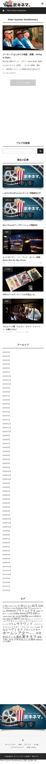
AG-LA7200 (11, 608)
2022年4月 (6, 360)
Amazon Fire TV (23, 608)
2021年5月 (6, 404)
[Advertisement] (23, 114)
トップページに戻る (23, 83)
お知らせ (8, 168)
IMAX (10, 616)
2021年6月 (6, 400)
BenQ (11, 613)
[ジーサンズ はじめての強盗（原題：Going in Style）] (23, 37)
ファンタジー (33, 263)
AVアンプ (6, 614)
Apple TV (39, 611)
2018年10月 (7, 527)
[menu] (42, 3)
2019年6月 (6, 495)
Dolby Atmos (19, 613)
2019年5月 (6, 499)
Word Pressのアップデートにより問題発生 (20, 225)
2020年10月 (7, 432)
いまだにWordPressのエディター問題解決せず (22, 193)
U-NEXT (16, 618)
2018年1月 (6, 562)
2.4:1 (16, 606)
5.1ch (39, 605)
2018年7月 (6, 539)
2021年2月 (6, 416)
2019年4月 (6, 503)
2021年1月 (6, 420)
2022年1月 (6, 372)
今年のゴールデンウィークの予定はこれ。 (20, 294)
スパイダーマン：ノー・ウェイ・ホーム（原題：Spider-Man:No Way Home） (22, 258)
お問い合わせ (31, 747)
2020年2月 (6, 463)
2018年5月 (6, 547)
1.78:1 (5, 606)
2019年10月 (7, 479)
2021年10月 (7, 384)
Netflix (24, 616)
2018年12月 (7, 519)
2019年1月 (6, 515)
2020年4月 (6, 455)
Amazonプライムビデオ (21, 610)
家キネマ (29, 637)
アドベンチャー (22, 263)
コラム (12, 623)
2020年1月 (6, 467)
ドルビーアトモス (23, 628)
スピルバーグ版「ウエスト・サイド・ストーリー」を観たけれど (21, 328)
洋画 (40, 263)
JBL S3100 (16, 616)
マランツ (33, 634)
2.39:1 (28, 606)
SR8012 (37, 616)
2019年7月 (6, 491)
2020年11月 (7, 428)
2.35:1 (22, 605)
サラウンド (24, 623)
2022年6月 (6, 352)
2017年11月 (7, 570)
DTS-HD (32, 613)
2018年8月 (6, 535)
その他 (7, 269)
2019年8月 (6, 487)
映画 (6, 232)
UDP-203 (24, 619)
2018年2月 (6, 559)
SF (3, 263)
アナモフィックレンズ (17, 621)
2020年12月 (7, 424)
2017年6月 (6, 590)
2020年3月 (6, 459)
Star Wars (7, 619)
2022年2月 (6, 368)
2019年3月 (6, 507)
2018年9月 (6, 531)
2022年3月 (6, 364)
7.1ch (5, 608)
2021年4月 (6, 408)
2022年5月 (6, 356)
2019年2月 (6, 511)
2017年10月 (7, 574)
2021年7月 (6, 396)
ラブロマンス (20, 332)
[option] (23, 718)
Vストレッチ (32, 619)
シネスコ (37, 624)
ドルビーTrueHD (34, 627)
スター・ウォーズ (21, 627)
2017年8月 (6, 582)
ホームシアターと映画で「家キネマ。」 (27, 756)
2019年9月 (6, 483)
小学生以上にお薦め (25, 639)
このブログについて (17, 747)
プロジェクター (31, 629)
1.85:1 (11, 606)
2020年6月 (6, 447)
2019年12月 (7, 471)
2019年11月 (7, 475)
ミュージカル (7, 332)
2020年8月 (6, 440)
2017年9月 (6, 578)
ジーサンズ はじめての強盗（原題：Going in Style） (22, 56)
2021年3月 (6, 412)
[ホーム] (3, 10)
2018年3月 (6, 555)
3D (33, 605)
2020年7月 (6, 443)
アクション (12, 263)
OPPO (31, 616)
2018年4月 (6, 551)
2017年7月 (6, 586)
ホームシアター (16, 633)
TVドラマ (27, 744)
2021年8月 (6, 392)
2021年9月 (6, 388)
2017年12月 (7, 567)
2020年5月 (6, 451)
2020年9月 (6, 435)
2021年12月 (7, 376)
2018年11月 (7, 523)
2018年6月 (6, 543)
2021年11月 (7, 380)
